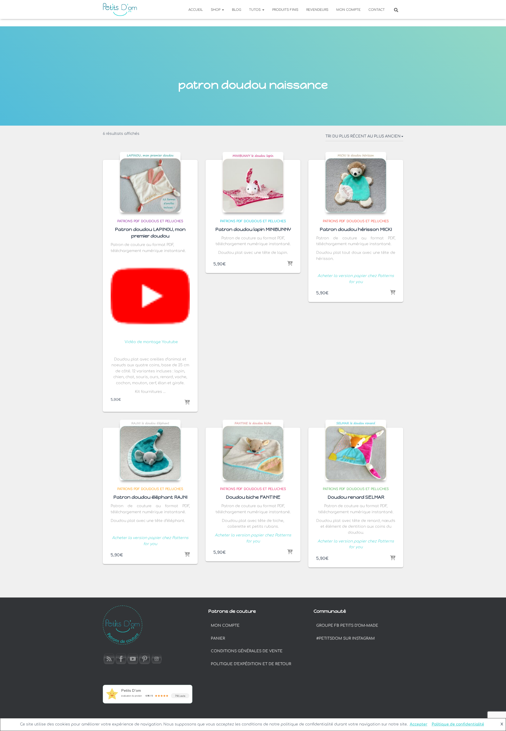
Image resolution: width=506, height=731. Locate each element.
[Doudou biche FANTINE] (253, 450)
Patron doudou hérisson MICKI (356, 229)
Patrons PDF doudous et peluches (150, 221)
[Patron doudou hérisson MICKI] (355, 182)
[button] (222, 10)
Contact (376, 10)
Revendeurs (317, 10)
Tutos (255, 10)
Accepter (418, 724)
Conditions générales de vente (247, 651)
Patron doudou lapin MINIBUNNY (253, 229)
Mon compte (348, 10)
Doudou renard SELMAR (356, 497)
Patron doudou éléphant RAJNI (150, 497)
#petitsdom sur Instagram (345, 638)
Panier (218, 638)
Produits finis (285, 10)
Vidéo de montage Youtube (151, 342)
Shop (216, 10)
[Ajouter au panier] (187, 402)
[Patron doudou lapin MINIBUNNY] (253, 182)
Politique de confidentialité (458, 724)
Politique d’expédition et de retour (251, 664)
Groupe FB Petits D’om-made (347, 626)
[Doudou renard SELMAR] (355, 450)
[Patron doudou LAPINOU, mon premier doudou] (150, 182)
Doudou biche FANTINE (253, 497)
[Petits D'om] (120, 9)
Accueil (195, 10)
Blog (236, 10)
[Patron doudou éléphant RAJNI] (150, 450)
